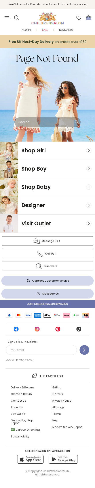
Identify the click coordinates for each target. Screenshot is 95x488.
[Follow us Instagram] (37, 330)
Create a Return (21, 394)
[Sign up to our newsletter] (84, 350)
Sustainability (20, 436)
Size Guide (18, 414)
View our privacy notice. (19, 359)
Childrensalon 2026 (56, 471)
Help (55, 420)
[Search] (77, 122)
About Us (17, 407)
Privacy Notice (61, 400)
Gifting (56, 387)
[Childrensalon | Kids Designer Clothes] (47, 16)
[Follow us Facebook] (16, 330)
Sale (45, 30)
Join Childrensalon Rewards (47, 304)
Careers (57, 394)
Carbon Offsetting (25, 430)
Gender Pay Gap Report (22, 422)
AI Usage (58, 407)
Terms (56, 414)
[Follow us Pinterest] (57, 330)
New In (26, 30)
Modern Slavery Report (67, 427)
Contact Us (18, 400)
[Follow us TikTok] (78, 330)
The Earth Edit (51, 376)
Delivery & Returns (22, 387)
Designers (66, 30)
